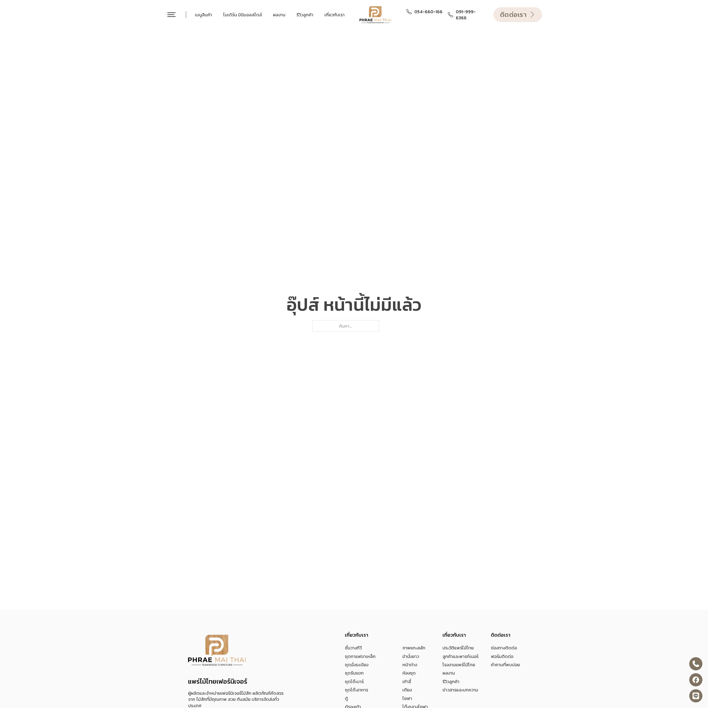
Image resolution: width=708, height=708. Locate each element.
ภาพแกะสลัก (413, 648)
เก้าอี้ (406, 681)
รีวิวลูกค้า (304, 15)
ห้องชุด (409, 673)
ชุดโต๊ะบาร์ (354, 681)
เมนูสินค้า (203, 15)
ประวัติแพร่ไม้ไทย (458, 648)
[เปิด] (171, 14)
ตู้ (346, 698)
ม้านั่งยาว (410, 656)
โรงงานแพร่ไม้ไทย (458, 665)
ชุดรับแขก (354, 673)
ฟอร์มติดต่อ (502, 656)
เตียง (407, 690)
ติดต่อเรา (513, 14)
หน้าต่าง (409, 665)
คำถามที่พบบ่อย (505, 665)
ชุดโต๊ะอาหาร (356, 690)
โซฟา (407, 698)
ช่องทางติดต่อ (504, 648)
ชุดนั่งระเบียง (356, 665)
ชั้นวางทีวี (353, 648)
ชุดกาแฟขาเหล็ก (360, 656)
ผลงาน (279, 15)
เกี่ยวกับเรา (334, 15)
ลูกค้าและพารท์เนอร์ (460, 656)
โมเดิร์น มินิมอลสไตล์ (242, 15)
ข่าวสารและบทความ (460, 690)
